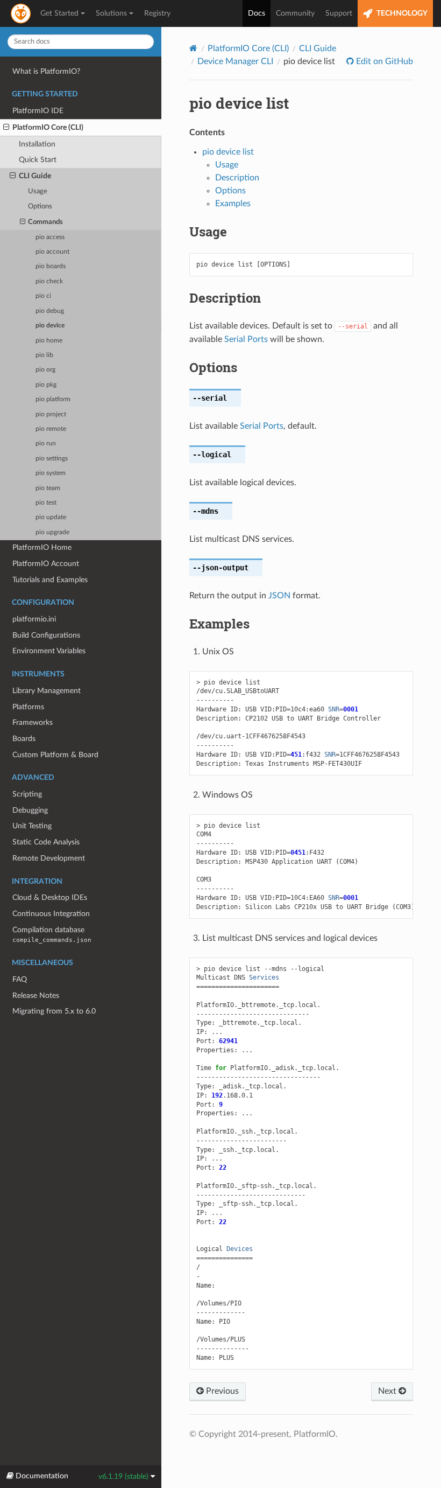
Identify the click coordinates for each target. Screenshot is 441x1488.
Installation (37, 144)
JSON (279, 595)
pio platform (52, 399)
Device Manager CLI (235, 61)
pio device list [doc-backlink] (239, 103)
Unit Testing (32, 826)
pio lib (44, 355)
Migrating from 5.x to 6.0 (54, 1011)
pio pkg (45, 385)
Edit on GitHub (383, 61)
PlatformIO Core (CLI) (47, 127)
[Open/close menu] (6, 127)
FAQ (19, 979)
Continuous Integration (51, 914)
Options (40, 206)
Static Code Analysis (46, 842)
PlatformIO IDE (37, 111)
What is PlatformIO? (46, 71)
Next (388, 1391)
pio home (48, 341)
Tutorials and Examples (50, 580)
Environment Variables (49, 651)
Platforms (28, 707)
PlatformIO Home (42, 547)
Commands (45, 222)
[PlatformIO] (21, 13)
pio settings (51, 459)
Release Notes (35, 995)
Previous (221, 1391)
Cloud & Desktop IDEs (49, 897)
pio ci (43, 296)
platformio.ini (34, 619)
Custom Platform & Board (55, 755)
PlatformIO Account (45, 564)
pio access (50, 237)
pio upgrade (52, 532)
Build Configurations (46, 635)
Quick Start (37, 160)
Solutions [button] (111, 13)
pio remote (50, 429)
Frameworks (32, 722)
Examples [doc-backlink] (219, 623)
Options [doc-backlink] (213, 367)
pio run (45, 443)
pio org (45, 370)
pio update (50, 517)
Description (237, 177)
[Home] (193, 48)
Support (338, 13)
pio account (52, 252)
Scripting (27, 794)
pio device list (228, 152)
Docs (256, 13)
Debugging (30, 810)
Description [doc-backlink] (225, 297)
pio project (50, 414)
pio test (45, 503)
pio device (50, 326)
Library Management (46, 691)
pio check (49, 281)
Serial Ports (246, 339)
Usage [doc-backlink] (208, 231)
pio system (50, 473)
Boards (23, 739)
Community (295, 13)
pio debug (49, 311)
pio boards (50, 266)
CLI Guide (35, 176)
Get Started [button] (59, 13)
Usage (37, 191)
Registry (157, 13)
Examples (233, 203)
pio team (47, 488)
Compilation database (51, 935)
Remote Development (48, 858)
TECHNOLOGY (401, 13)
